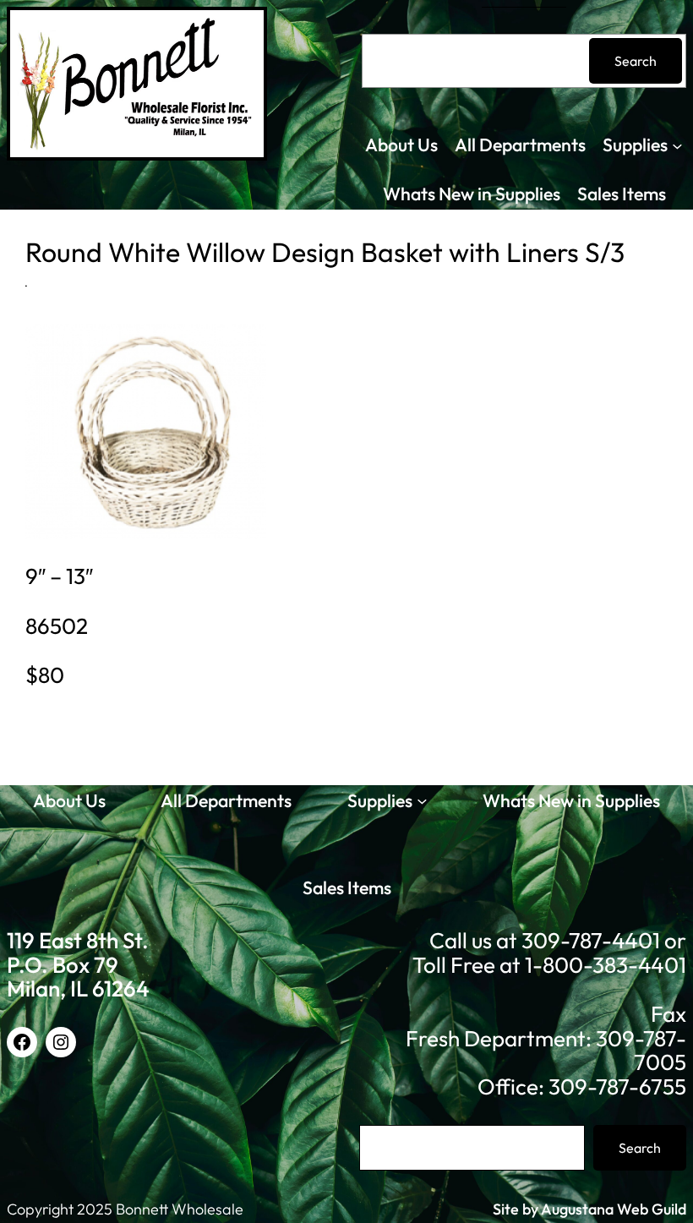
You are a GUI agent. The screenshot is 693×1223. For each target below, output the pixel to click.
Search (635, 60)
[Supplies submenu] (677, 145)
